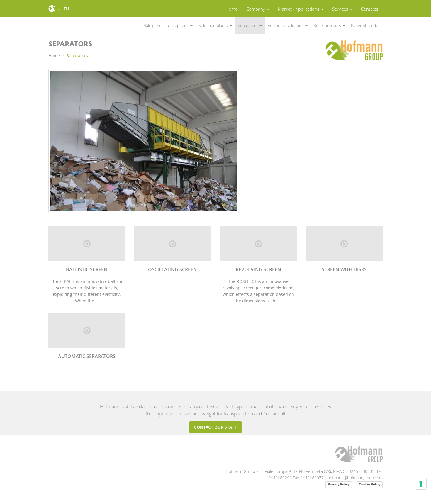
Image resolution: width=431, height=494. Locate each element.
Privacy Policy (338, 484)
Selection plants (213, 25)
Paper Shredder (365, 25)
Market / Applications (299, 9)
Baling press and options (166, 25)
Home (231, 9)
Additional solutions (286, 25)
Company (256, 9)
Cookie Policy (369, 484)
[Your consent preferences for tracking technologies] (420, 483)
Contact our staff (215, 427)
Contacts (369, 9)
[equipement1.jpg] (143, 143)
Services (340, 9)
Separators (248, 25)
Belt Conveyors (327, 25)
